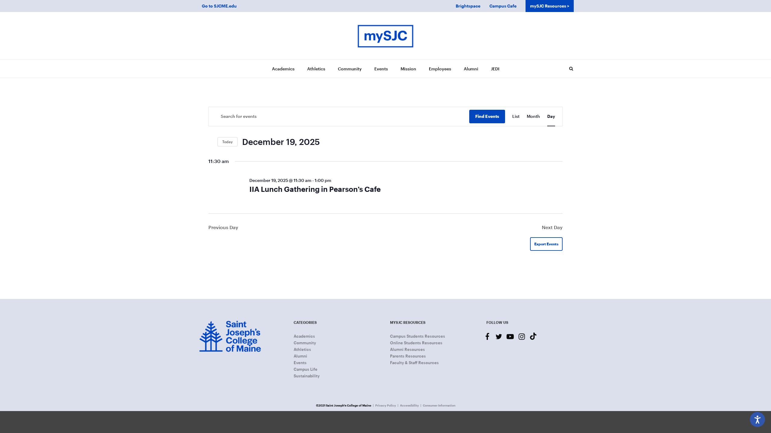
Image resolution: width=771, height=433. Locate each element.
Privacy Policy (385, 405)
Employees (440, 68)
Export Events (546, 244)
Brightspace (468, 5)
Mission (408, 68)
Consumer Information (439, 405)
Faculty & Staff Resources (414, 362)
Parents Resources (408, 356)
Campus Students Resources (417, 336)
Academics (283, 68)
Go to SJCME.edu (219, 5)
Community (350, 68)
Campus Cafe (503, 5)
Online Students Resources (416, 342)
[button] (571, 69)
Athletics (316, 68)
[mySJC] (385, 36)
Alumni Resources (407, 349)
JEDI (495, 68)
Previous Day (223, 227)
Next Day (552, 227)
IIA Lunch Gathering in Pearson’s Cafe (315, 189)
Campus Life (305, 369)
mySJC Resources (548, 5)
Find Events (487, 116)
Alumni (471, 68)
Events (381, 68)
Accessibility (409, 405)
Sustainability (307, 375)
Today (227, 142)
